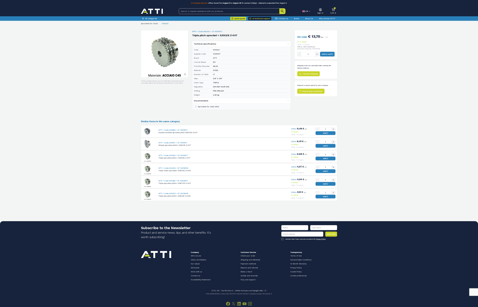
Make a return (246, 272)
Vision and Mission (198, 260)
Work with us (196, 272)
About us (309, 19)
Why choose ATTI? (327, 19)
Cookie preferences (298, 276)
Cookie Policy (295, 272)
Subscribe (331, 234)
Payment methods (248, 264)
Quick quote (240, 19)
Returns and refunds (249, 268)
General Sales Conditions (300, 260)
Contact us (283, 19)
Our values (195, 264)
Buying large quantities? (312, 91)
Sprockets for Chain (149, 24)
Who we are (196, 256)
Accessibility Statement (200, 280)
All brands (195, 268)
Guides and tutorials (249, 276)
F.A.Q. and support (248, 280)
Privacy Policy (321, 239)
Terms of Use (295, 256)
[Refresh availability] (298, 42)
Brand (296, 19)
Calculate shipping (310, 74)
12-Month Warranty (298, 264)
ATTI (194, 31)
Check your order (248, 256)
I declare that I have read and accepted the (305, 239)
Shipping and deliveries (250, 260)
